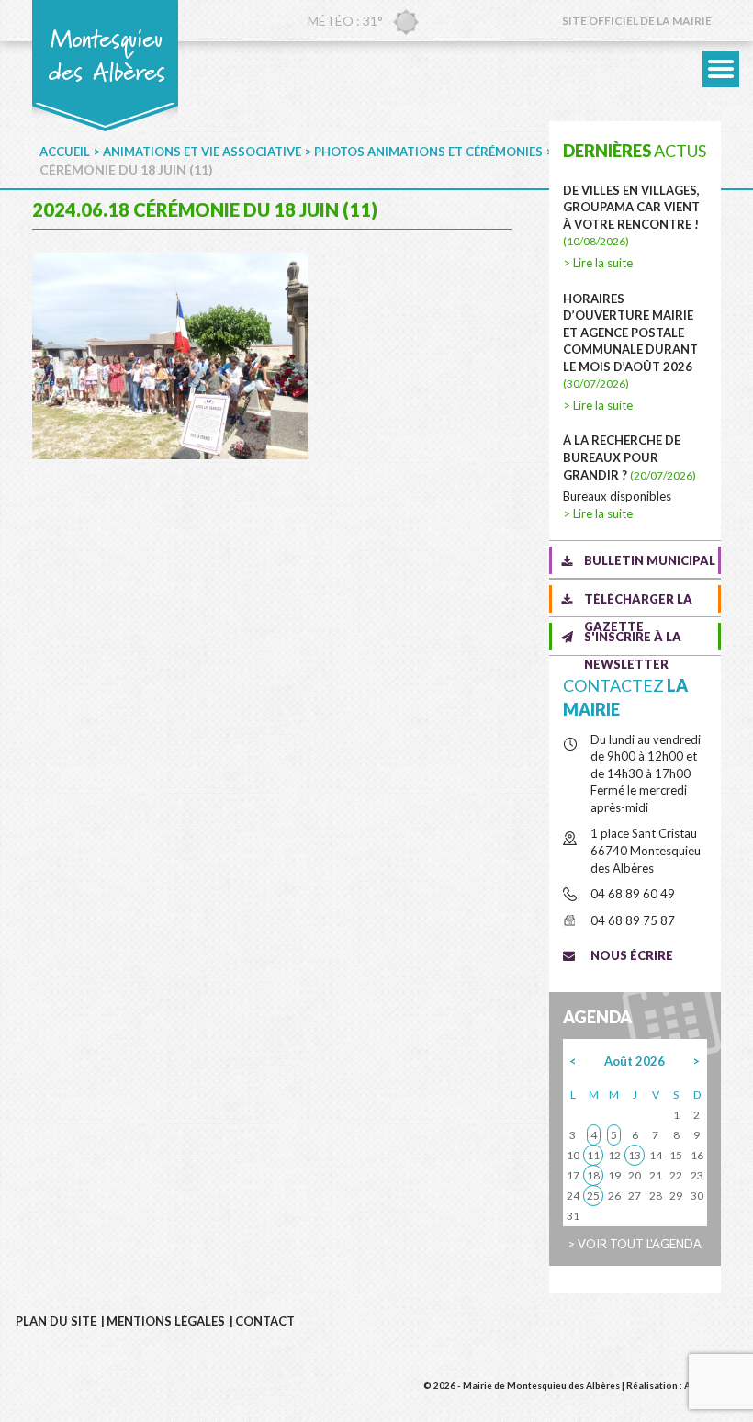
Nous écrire (631, 955)
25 (593, 1195)
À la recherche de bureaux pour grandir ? (629, 457)
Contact (265, 1321)
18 (593, 1175)
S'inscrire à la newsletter (632, 639)
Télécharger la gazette (638, 602)
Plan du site (56, 1321)
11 (593, 1155)
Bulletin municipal (649, 560)
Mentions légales (166, 1321)
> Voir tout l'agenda (635, 1243)
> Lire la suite (598, 262)
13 (634, 1155)
